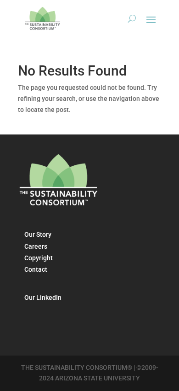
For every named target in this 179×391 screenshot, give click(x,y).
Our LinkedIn (43, 297)
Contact (35, 269)
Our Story (37, 234)
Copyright (38, 258)
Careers (35, 246)
